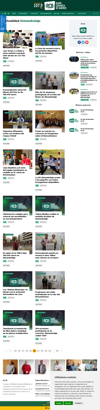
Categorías (23, 13)
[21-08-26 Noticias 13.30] (74, 111)
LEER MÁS (6, 65)
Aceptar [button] (59, 403)
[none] (17, 41)
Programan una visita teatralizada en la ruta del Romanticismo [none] (47, 294)
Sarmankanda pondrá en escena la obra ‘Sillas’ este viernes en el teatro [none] (46, 255)
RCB (4, 61)
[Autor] (83, 30)
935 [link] (15, 351)
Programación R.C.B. (42, 389)
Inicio (14, 13)
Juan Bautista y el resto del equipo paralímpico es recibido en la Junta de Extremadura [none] (15, 171)
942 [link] (42, 351)
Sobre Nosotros (68, 13)
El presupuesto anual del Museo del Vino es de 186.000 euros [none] (14, 92)
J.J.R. (82, 84)
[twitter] (83, 42)
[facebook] (2, 13)
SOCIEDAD (84, 72)
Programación (45, 13)
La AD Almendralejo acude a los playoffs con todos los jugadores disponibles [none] (47, 179)
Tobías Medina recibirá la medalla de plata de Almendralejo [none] (47, 216)
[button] (94, 13)
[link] (53, 351)
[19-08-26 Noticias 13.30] (74, 130)
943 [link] (46, 351)
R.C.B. (83, 24)
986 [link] (57, 351)
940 (34, 351)
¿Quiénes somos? (41, 383)
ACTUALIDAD (9, 32)
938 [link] (27, 351)
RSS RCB (56, 13)
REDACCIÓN (84, 67)
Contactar (82, 13)
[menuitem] (14, 13)
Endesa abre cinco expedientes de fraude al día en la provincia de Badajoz (88, 62)
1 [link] (10, 351)
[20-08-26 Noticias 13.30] (74, 120)
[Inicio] (55, 5)
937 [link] (23, 351)
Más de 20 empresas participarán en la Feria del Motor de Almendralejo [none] (47, 94)
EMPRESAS (84, 57)
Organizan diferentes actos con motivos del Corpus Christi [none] (13, 133)
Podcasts (34, 13)
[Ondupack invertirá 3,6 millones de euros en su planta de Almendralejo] (74, 91)
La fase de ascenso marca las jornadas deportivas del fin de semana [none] (47, 50)
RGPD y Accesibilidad (42, 394)
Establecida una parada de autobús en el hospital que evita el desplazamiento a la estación (88, 78)
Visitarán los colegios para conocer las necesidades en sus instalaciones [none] (15, 216)
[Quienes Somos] (10, 366)
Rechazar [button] (68, 403)
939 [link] (31, 351)
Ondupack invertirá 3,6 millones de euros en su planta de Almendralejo (88, 94)
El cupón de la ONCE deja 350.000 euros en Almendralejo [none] (14, 255)
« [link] (6, 351)
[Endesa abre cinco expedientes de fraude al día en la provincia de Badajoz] (74, 59)
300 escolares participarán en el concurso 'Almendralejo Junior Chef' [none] (46, 332)
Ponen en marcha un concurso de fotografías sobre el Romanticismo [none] (46, 133)
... (12, 351)
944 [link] (50, 351)
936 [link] (19, 351)
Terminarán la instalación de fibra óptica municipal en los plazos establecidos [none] (15, 330)
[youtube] (5, 13)
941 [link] (38, 351)
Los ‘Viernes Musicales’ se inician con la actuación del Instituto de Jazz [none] (15, 291)
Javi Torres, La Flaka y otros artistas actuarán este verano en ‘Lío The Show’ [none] (14, 54)
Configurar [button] (78, 403)
